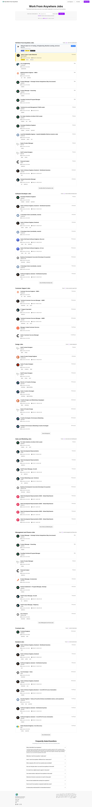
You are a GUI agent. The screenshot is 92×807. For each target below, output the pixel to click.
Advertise (17, 800)
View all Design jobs (46, 433)
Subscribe (61, 13)
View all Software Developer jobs (46, 282)
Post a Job (87, 1)
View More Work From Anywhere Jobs (46, 188)
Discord (45, 18)
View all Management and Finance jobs (46, 622)
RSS (16, 802)
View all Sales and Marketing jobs (46, 526)
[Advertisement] (46, 30)
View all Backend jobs (46, 734)
